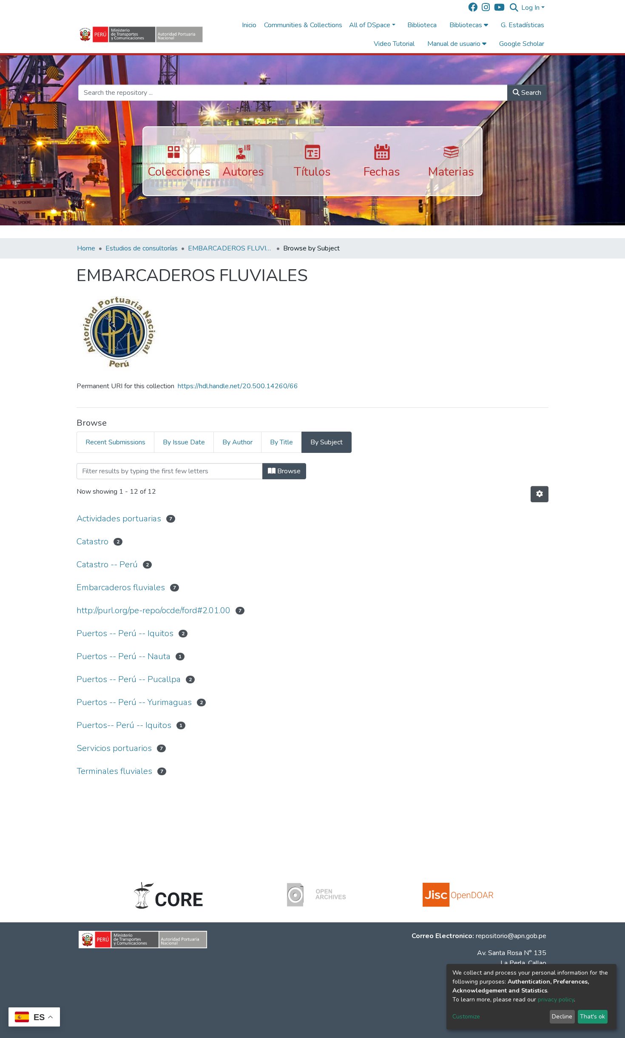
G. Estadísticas (522, 25)
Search (530, 92)
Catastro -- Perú (107, 564)
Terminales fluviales (114, 771)
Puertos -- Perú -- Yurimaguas (134, 702)
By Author (237, 442)
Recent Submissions (115, 442)
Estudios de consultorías (141, 248)
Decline (562, 1016)
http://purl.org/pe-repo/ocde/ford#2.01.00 (153, 610)
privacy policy (556, 999)
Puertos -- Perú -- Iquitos (125, 633)
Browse (288, 471)
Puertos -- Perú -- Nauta (123, 656)
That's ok (592, 1016)
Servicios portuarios (114, 748)
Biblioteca (422, 25)
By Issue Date (184, 442)
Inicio (249, 25)
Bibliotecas (466, 25)
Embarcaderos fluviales (121, 587)
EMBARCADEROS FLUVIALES (230, 248)
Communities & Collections (303, 25)
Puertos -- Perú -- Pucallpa (129, 679)
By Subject (326, 442)
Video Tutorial (394, 43)
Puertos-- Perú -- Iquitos (124, 725)
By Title (281, 442)
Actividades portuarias (119, 518)
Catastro (92, 541)
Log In (530, 7)
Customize (466, 1016)
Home (86, 248)
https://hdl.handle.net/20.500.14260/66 (238, 386)
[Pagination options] (539, 494)
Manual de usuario (454, 43)
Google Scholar (521, 43)
